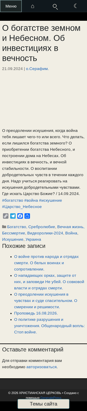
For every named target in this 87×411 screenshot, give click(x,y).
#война (31, 200)
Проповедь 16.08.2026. (36, 313)
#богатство (12, 200)
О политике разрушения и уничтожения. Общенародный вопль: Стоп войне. (49, 325)
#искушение (50, 200)
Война (71, 233)
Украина (33, 239)
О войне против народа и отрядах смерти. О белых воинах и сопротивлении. (46, 262)
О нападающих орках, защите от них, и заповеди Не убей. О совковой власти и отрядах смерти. (49, 281)
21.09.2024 (12, 68)
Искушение (12, 239)
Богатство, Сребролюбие (31, 227)
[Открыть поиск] (54, 6)
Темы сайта (43, 404)
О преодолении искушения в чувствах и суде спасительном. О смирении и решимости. (45, 300)
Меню (10, 6)
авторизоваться (41, 367)
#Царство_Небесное (22, 206)
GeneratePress (50, 397)
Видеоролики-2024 (45, 233)
